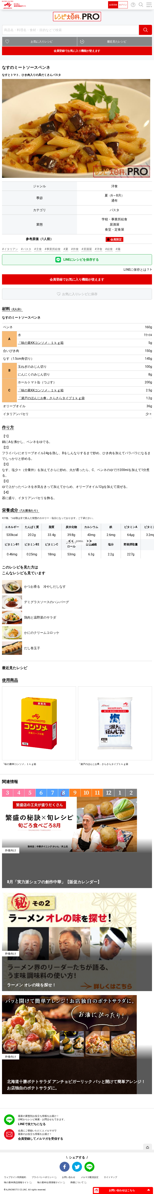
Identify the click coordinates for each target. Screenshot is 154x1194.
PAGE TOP (147, 1147)
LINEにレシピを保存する (81, 259)
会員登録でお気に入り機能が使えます (77, 50)
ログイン (123, 5)
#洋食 (98, 249)
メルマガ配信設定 (89, 1177)
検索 (145, 30)
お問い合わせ (133, 5)
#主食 (38, 249)
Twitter (77, 1167)
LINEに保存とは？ (137, 269)
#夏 (65, 249)
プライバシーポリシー (43, 1177)
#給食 (109, 249)
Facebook (65, 1167)
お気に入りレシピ (42, 41)
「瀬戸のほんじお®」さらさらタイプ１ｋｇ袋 (51, 398)
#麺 (118, 249)
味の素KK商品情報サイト (16, 1182)
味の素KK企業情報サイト (49, 1182)
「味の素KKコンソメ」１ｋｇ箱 (41, 343)
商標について (77, 1182)
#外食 (75, 249)
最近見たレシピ (116, 41)
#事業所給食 (53, 249)
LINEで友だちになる (32, 1124)
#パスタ (26, 249)
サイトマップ (110, 1177)
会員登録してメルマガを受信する (40, 1138)
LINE (89, 1167)
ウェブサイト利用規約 (15, 1177)
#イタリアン (10, 249)
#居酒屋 (86, 249)
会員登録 (113, 5)
